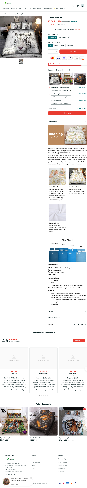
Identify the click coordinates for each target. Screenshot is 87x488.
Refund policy (62, 471)
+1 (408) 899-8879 (10, 469)
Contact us (35, 459)
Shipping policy (62, 465)
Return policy (61, 468)
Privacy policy (62, 459)
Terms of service (63, 462)
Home (1, 14)
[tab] (39, 395)
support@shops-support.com (13, 471)
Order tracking (36, 462)
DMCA (33, 468)
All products (8, 14)
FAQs (33, 465)
